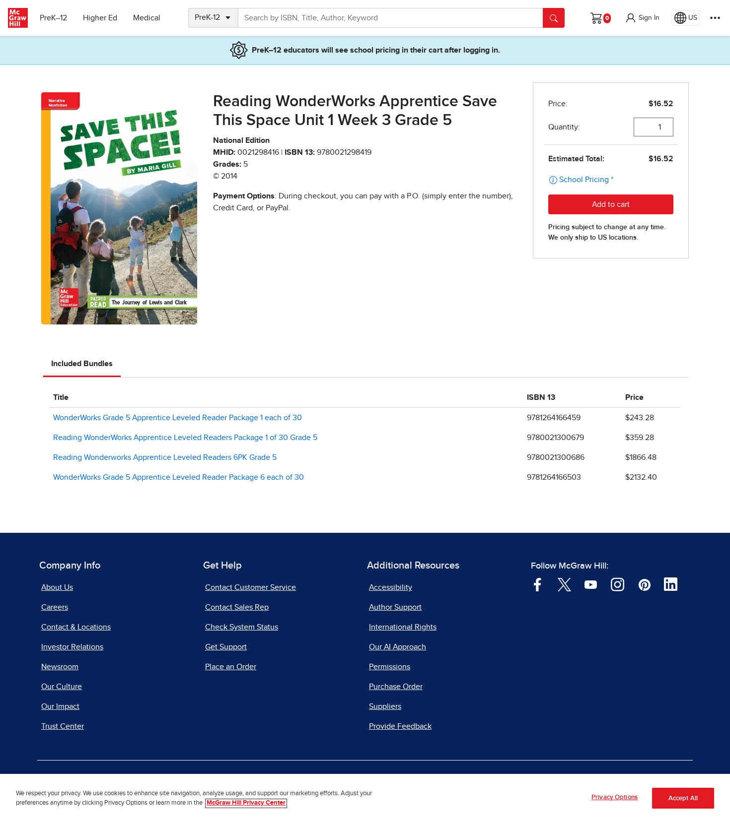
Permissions (389, 667)
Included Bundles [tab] (82, 364)
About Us (57, 587)
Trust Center (62, 726)
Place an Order (230, 667)
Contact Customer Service (250, 587)
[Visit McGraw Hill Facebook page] (537, 584)
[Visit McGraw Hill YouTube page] (590, 584)
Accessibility (390, 587)
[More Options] (715, 18)
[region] (365, 798)
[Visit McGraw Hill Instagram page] (617, 584)
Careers (54, 607)
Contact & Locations (76, 627)
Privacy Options (614, 797)
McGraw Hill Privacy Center (246, 803)
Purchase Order (396, 687)
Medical (146, 18)
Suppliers (385, 706)
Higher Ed (100, 18)
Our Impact (60, 706)
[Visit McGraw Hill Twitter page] (564, 584)
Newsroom (59, 667)
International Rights (403, 627)
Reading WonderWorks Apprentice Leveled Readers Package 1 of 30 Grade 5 (185, 438)
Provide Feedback (400, 726)
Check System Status (241, 627)
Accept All (683, 798)
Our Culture (61, 687)
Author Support (395, 607)
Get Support (226, 647)
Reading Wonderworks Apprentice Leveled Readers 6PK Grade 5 (165, 457)
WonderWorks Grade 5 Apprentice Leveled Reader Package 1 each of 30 (177, 418)
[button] (642, 18)
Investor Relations (72, 647)
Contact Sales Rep (237, 607)
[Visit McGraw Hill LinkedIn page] (670, 584)
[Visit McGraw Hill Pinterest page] (644, 584)
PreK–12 (53, 18)
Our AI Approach (397, 647)
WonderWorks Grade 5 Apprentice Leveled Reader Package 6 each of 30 (178, 477)
